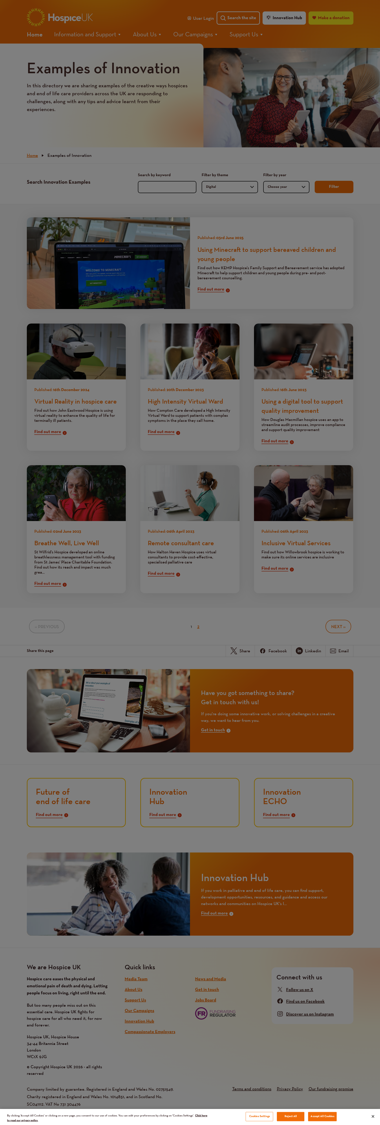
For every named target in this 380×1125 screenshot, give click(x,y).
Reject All (291, 1116)
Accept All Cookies (322, 1116)
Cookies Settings (259, 1116)
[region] (190, 1117)
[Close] (373, 1116)
